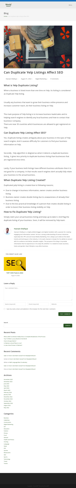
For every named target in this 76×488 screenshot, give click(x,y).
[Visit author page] (7, 231)
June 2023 (6, 384)
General (6, 437)
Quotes (6, 450)
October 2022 (7, 401)
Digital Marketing (40, 79)
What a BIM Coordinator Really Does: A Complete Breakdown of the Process (24, 336)
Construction (7, 422)
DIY (5, 426)
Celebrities (7, 420)
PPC (5, 448)
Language (6, 444)
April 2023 (6, 388)
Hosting (6, 442)
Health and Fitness (9, 439)
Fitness (6, 433)
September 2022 (8, 403)
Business (6, 418)
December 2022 (8, 397)
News (5, 446)
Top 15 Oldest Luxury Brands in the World (15, 339)
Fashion (6, 431)
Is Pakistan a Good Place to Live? (13, 343)
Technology (7, 459)
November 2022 (8, 399)
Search (6, 322)
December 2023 (8, 381)
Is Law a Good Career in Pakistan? (13, 345)
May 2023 (6, 386)
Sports (5, 457)
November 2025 (8, 379)
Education (6, 429)
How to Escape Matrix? (10, 341)
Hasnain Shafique (11, 79)
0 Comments (54, 79)
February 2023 (8, 392)
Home (5, 16)
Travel (5, 461)
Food (5, 435)
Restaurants (7, 452)
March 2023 (7, 390)
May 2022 (6, 407)
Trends (6, 463)
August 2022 (7, 405)
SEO (5, 455)
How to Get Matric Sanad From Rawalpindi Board (22, 355)
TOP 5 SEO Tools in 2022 (14, 273)
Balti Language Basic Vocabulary (18, 362)
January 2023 (7, 394)
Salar (5, 355)
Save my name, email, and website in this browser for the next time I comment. (31, 309)
